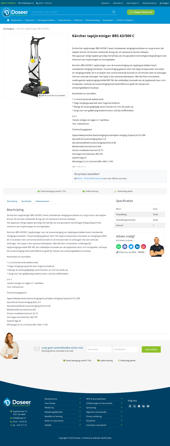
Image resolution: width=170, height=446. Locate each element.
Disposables (108, 20)
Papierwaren (16, 20)
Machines (78, 20)
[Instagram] (143, 246)
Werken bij (49, 407)
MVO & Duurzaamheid (96, 399)
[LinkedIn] (137, 246)
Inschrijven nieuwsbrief (96, 425)
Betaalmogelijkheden (54, 412)
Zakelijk (48, 425)
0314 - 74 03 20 (44, 3)
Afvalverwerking (93, 20)
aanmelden (151, 349)
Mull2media (106, 438)
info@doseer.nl (27, 3)
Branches (117, 3)
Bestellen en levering (53, 416)
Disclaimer (90, 420)
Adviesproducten (42, 201)
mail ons (98, 178)
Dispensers (30, 20)
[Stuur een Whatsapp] (118, 246)
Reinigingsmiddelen (46, 20)
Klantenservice (149, 3)
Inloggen (165, 3)
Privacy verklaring (94, 416)
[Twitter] (131, 246)
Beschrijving (12, 201)
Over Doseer (132, 3)
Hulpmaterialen (65, 20)
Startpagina (8, 28)
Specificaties (26, 201)
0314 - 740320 (138, 252)
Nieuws (104, 3)
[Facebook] (124, 246)
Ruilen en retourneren (54, 420)
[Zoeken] (113, 12)
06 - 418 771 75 (19, 425)
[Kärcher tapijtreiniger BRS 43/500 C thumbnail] (8, 106)
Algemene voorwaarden (96, 412)
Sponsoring (91, 407)
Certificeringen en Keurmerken (99, 403)
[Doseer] (21, 402)
